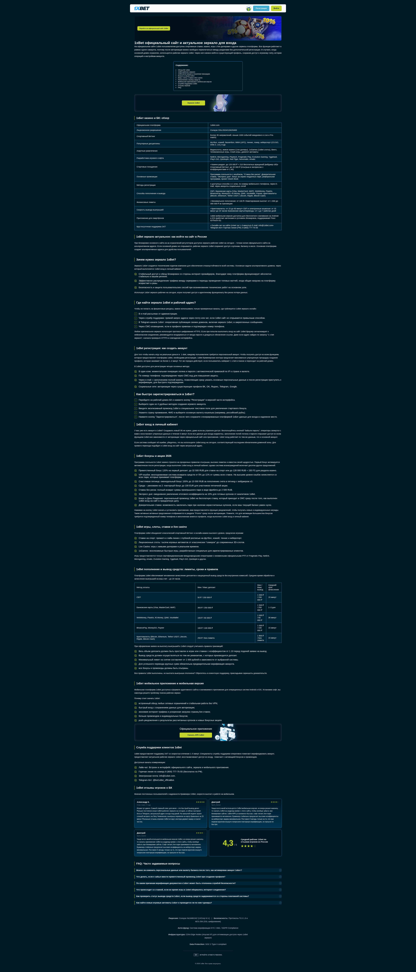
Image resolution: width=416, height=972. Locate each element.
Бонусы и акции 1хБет (186, 76)
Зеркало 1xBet (193, 103)
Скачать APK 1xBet (196, 735)
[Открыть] (248, 8)
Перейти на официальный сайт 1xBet (153, 28)
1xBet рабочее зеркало (186, 72)
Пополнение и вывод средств (189, 80)
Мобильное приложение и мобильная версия (195, 82)
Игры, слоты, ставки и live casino (190, 78)
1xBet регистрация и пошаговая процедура (194, 74)
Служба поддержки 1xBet (187, 84)
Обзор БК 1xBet (184, 70)
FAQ (179, 87)
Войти (276, 8)
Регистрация (261, 8)
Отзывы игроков (184, 85)
